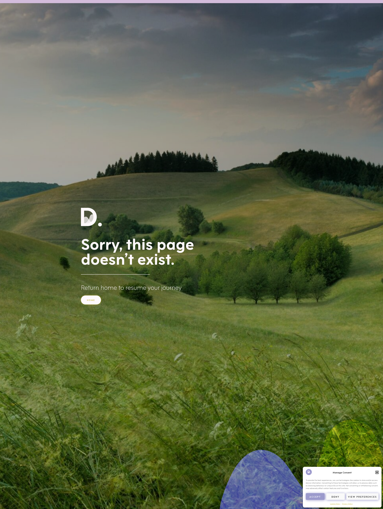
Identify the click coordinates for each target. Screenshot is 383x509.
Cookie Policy (335, 503)
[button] (377, 472)
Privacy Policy (347, 503)
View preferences (362, 496)
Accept (315, 496)
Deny (335, 496)
